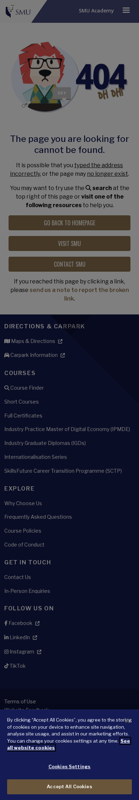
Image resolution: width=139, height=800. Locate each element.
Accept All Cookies (69, 786)
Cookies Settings (69, 766)
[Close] (127, 721)
